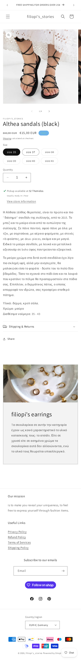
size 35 (11, 152)
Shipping (7, 138)
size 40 (32, 161)
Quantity (8, 169)
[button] (8, 16)
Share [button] (11, 339)
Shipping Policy (18, 548)
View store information (21, 201)
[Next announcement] (73, 5)
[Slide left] (32, 111)
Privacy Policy (17, 532)
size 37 (30, 152)
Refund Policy (17, 537)
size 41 (51, 161)
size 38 (51, 153)
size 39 (13, 161)
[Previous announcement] (7, 5)
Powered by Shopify (53, 653)
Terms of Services (19, 542)
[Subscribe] (63, 571)
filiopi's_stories (34, 653)
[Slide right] (49, 111)
